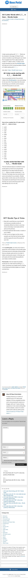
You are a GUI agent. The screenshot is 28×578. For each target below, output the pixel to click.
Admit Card (5, 517)
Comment (5, 427)
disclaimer (23, 556)
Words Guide (5, 543)
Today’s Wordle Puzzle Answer (15, 70)
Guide (13, 387)
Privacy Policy (22, 574)
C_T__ (16, 67)
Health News (5, 529)
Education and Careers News (9, 522)
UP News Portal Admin (19, 19)
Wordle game (12, 80)
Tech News (5, 540)
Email (4, 452)
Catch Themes (17, 575)
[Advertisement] (14, 39)
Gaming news (6, 526)
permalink (6, 389)
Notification (5, 532)
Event (4, 525)
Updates (16, 387)
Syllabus (4, 538)
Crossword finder (6, 519)
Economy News (6, 520)
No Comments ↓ (5, 20)
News (4, 531)
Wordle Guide (21, 63)
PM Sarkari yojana (7, 534)
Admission (5, 516)
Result (4, 535)
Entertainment (6, 523)
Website (5, 457)
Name (4, 447)
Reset (22, 117)
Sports (4, 537)
